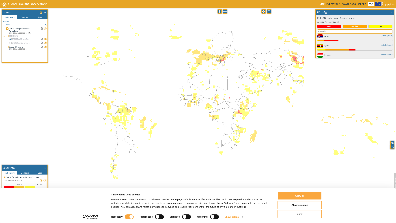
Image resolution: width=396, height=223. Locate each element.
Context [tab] (25, 17)
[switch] (159, 216)
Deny (299, 214)
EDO (371, 4)
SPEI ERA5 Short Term (21, 39)
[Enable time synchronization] (42, 28)
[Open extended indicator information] (4, 177)
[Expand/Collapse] (45, 12)
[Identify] (219, 11)
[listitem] (25, 187)
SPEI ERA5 (13, 36)
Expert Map (333, 4)
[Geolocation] (263, 11)
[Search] (269, 11)
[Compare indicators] (225, 11)
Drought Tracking (16, 47)
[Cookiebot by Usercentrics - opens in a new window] (90, 217)
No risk (39, 185)
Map (322, 4)
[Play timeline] (41, 180)
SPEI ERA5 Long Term (21, 43)
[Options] (45, 28)
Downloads (349, 4)
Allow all (299, 196)
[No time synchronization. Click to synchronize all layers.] (41, 13)
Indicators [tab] (10, 17)
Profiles (6, 21)
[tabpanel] (25, 40)
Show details (232, 217)
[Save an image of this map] (392, 147)
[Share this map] (392, 143)
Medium (19, 184)
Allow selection (299, 205)
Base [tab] (40, 17)
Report (361, 4)
